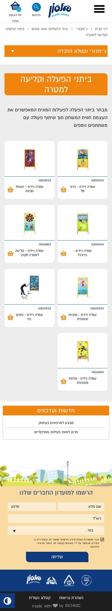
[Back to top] (102, 601)
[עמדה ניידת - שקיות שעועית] (83, 287)
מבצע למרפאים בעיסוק (56, 423)
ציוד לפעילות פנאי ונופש (50, 29)
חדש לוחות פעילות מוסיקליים (56, 432)
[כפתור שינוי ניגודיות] (7, 600)
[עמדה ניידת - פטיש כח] (29, 287)
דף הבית (101, 29)
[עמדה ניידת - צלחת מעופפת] (83, 351)
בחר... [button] (89, 530)
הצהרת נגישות (71, 597)
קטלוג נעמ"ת (39, 597)
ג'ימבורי (81, 29)
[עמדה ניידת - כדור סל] (83, 159)
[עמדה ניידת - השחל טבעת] (29, 159)
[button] (15, 12)
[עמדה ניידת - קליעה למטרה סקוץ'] (29, 223)
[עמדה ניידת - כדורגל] (83, 223)
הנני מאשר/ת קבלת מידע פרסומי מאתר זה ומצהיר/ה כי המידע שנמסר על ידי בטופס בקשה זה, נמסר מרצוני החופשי (66, 543)
